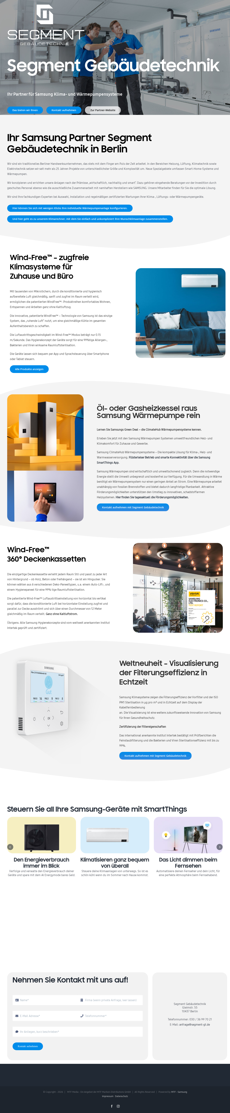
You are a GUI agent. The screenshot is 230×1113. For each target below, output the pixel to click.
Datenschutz (121, 1096)
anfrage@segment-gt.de (194, 1024)
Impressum (107, 1096)
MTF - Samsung (179, 1091)
